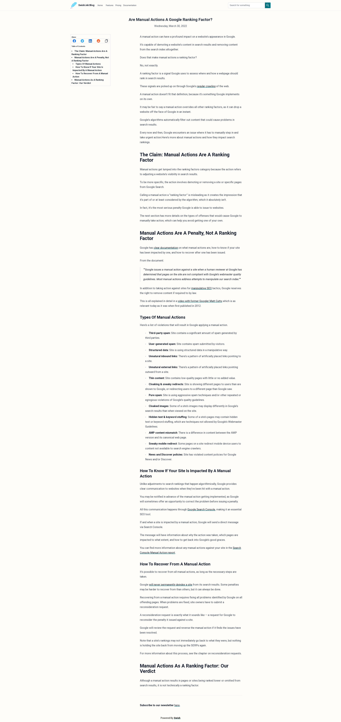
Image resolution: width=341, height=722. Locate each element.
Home (100, 5)
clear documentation (166, 247)
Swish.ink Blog (86, 5)
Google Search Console (201, 509)
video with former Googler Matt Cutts (200, 301)
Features (109, 5)
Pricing (118, 5)
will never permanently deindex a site (170, 584)
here (177, 705)
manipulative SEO (201, 288)
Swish (177, 718)
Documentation (129, 5)
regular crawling (206, 86)
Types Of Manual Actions (88, 64)
